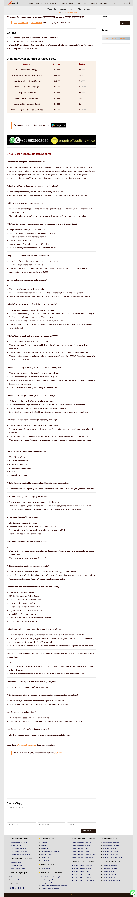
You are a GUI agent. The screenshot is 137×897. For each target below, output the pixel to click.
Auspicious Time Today (18, 869)
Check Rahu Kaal (16, 846)
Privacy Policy (45, 857)
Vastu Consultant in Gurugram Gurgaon (84, 854)
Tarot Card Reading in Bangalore (82, 865)
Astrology (106, 36)
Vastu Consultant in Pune (80, 848)
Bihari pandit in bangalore (49, 883)
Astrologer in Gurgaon (109, 877)
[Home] (59, 12)
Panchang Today (16, 863)
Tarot (106, 38)
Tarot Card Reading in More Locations (83, 880)
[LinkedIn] (18, 888)
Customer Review (46, 854)
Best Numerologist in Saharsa (70, 12)
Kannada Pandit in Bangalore (50, 889)
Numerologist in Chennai (110, 851)
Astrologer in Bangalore (110, 865)
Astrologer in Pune (108, 871)
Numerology (123, 36)
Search (125, 23)
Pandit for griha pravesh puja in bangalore (54, 886)
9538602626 (36, 22)
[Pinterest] (20, 888)
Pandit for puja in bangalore (49, 880)
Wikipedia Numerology (27, 745)
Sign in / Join (117, 3)
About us (44, 843)
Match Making (123, 38)
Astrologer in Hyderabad (110, 869)
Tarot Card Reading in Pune (80, 871)
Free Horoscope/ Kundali (18, 848)
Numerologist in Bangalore (111, 843)
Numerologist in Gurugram (111, 854)
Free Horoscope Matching (19, 851)
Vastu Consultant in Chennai (81, 851)
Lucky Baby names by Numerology (21, 854)
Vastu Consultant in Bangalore (81, 843)
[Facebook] (13, 888)
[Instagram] (15, 888)
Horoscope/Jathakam (17, 877)
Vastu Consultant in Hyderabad (81, 846)
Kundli (114, 38)
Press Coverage (46, 869)
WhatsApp (23, 22)
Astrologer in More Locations (111, 880)
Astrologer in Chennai (109, 874)
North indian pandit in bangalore (51, 877)
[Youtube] (23, 888)
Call (15, 22)
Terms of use (45, 860)
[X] (10, 888)
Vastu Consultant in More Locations (83, 857)
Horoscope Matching (17, 880)
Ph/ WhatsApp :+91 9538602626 (50, 851)
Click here (58, 753)
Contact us (44, 848)
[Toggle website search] (129, 3)
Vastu (114, 36)
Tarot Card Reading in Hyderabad (82, 869)
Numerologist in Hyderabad (111, 846)
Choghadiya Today (16, 865)
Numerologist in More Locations (112, 857)
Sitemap (44, 846)
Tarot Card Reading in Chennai (81, 874)
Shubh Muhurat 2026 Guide (19, 843)
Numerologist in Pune (109, 848)
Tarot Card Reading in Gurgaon (81, 877)
